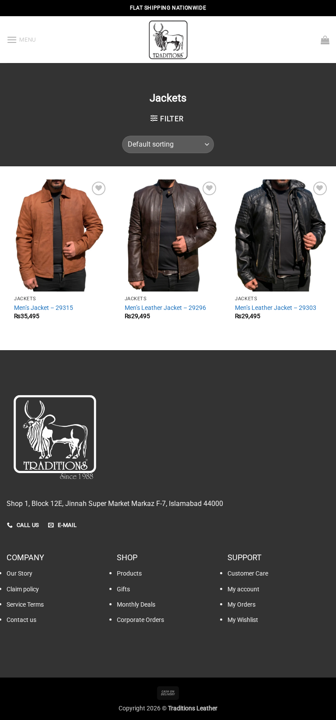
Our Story (19, 573)
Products (129, 573)
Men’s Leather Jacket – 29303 (275, 308)
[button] (21, 39)
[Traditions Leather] (168, 39)
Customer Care (248, 573)
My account (243, 589)
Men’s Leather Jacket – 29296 (165, 308)
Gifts (123, 589)
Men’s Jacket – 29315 (43, 308)
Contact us (21, 620)
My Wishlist (243, 620)
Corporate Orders (140, 620)
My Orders (242, 604)
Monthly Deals (136, 604)
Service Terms (25, 604)
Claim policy (23, 589)
